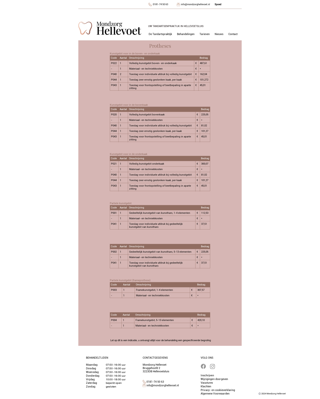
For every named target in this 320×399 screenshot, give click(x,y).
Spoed (218, 4)
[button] (185, 34)
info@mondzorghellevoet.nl (195, 4)
